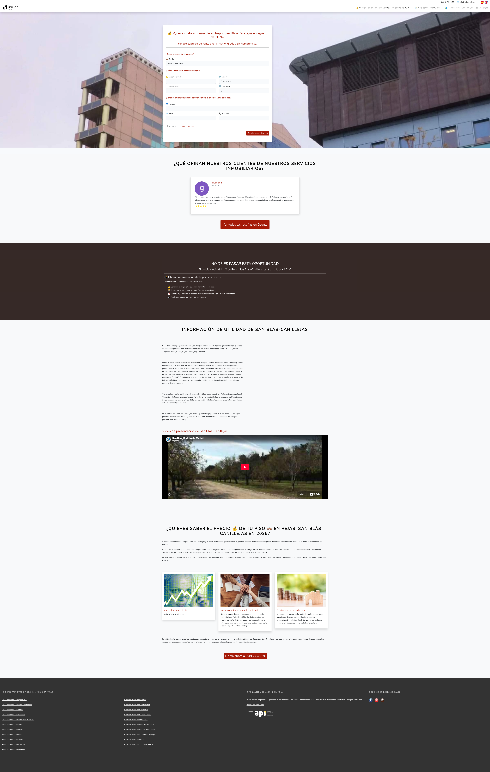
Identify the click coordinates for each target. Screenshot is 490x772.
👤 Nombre (170, 104)
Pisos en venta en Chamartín (136, 709)
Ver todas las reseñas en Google (245, 225)
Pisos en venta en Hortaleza (136, 719)
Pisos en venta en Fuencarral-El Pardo (18, 719)
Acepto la (181, 126)
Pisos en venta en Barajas (135, 699)
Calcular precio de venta (258, 133)
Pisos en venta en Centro (12, 709)
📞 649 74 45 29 (447, 2)
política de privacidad (185, 126)
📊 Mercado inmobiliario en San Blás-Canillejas (466, 8)
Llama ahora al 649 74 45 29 (245, 656)
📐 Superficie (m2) (173, 77)
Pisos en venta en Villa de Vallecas (138, 744)
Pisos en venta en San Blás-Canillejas (140, 734)
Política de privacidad (255, 704)
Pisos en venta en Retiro (12, 734)
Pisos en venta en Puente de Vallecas (139, 729)
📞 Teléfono (224, 113)
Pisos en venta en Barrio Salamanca (17, 704)
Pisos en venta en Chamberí (13, 714)
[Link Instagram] (382, 700)
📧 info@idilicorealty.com (467, 2)
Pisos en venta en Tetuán (12, 739)
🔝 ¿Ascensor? (225, 86)
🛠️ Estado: (223, 77)
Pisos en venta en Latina (12, 724)
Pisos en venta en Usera (134, 739)
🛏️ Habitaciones (172, 86)
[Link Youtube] (376, 700)
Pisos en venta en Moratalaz (13, 729)
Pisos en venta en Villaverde (13, 749)
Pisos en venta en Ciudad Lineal (137, 714)
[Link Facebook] (371, 700)
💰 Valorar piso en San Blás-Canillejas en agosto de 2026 (383, 8)
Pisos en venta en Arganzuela (14, 699)
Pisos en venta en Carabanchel (137, 704)
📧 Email (169, 113)
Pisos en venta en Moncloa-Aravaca (139, 724)
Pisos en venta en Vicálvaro (13, 744)
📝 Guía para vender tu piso (427, 8)
